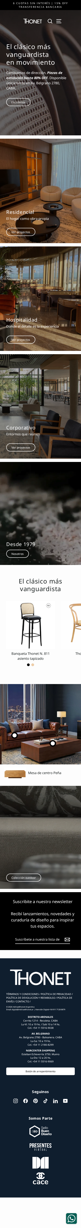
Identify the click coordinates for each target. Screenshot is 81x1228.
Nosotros (17, 554)
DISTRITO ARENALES (40, 1016)
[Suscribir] (66, 939)
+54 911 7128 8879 (57, 1009)
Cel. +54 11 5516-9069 (41, 1061)
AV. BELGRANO (41, 1033)
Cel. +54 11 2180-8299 (41, 1044)
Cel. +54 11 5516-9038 (41, 1027)
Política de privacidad (55, 994)
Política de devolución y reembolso (30, 997)
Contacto (22, 1001)
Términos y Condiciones (22, 994)
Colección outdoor (23, 878)
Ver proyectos (20, 232)
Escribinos (18, 102)
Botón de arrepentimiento (40, 1071)
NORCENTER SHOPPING (40, 1050)
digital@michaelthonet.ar (22, 1009)
